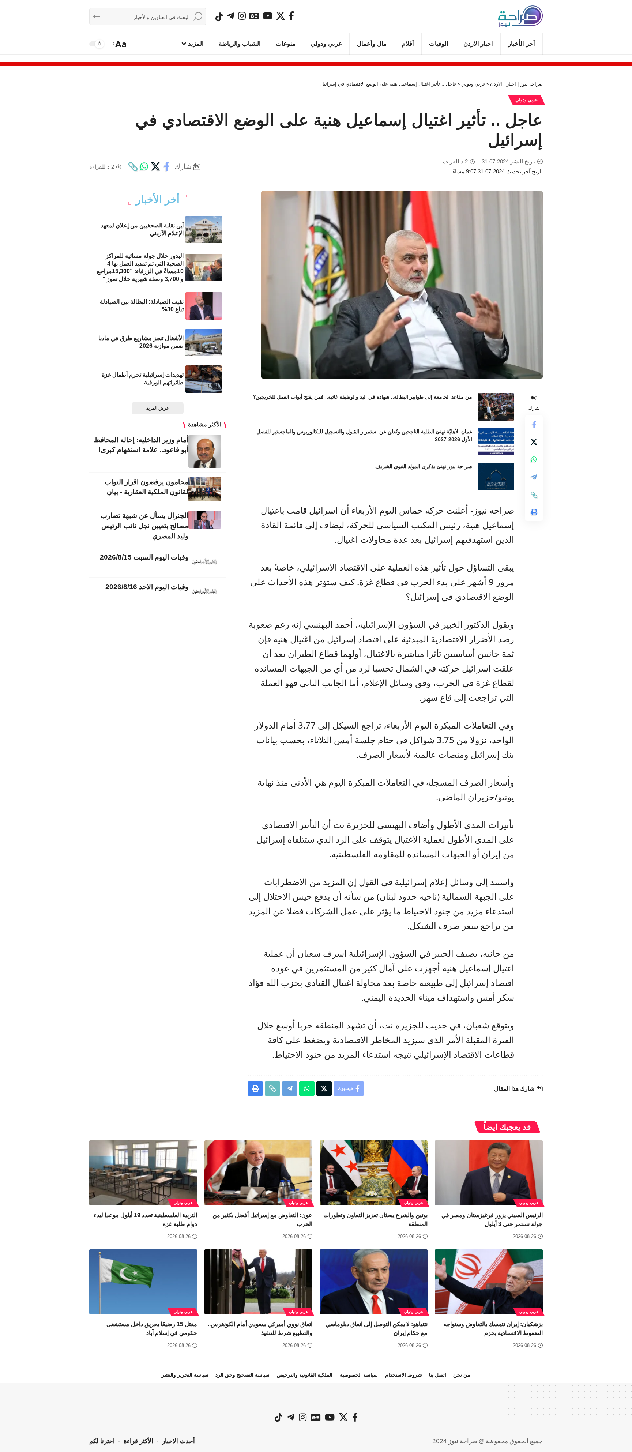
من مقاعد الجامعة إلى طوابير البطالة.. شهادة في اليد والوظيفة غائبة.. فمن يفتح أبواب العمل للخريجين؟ (362, 397)
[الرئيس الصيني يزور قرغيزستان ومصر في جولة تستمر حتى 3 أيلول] (489, 1172)
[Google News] (254, 15)
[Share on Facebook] (167, 167)
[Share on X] (155, 167)
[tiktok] (219, 16)
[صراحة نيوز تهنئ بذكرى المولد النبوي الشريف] (496, 476)
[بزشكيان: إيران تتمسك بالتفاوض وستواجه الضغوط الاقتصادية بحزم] (489, 1281)
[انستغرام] (242, 15)
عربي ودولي (526, 100)
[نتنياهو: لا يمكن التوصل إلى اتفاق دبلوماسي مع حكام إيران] (374, 1281)
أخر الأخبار (158, 200)
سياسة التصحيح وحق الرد (242, 1375)
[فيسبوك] (291, 15)
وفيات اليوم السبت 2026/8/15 (144, 557)
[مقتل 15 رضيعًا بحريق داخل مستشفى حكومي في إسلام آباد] (143, 1281)
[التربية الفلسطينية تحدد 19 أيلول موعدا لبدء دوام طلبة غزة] (143, 1172)
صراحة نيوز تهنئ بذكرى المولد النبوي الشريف (423, 466)
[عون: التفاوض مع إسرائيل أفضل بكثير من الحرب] (258, 1172)
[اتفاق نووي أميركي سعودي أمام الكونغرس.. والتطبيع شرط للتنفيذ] (258, 1281)
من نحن (461, 1375)
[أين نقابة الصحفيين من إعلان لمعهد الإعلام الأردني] (203, 229)
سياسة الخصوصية (359, 1375)
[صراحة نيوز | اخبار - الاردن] (520, 16)
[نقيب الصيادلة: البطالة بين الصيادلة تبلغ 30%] (203, 306)
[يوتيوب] (267, 15)
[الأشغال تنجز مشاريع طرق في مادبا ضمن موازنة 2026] (203, 342)
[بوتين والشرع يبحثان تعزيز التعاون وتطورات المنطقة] (374, 1172)
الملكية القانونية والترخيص (304, 1375)
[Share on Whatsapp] (144, 167)
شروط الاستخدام (403, 1375)
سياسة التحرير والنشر (185, 1375)
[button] (120, 44)
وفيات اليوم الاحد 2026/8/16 (146, 587)
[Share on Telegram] (534, 477)
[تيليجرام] (230, 15)
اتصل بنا (437, 1375)
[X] (280, 15)
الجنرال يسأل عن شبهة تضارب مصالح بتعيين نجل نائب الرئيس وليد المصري (144, 526)
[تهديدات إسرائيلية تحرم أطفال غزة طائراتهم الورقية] (203, 379)
